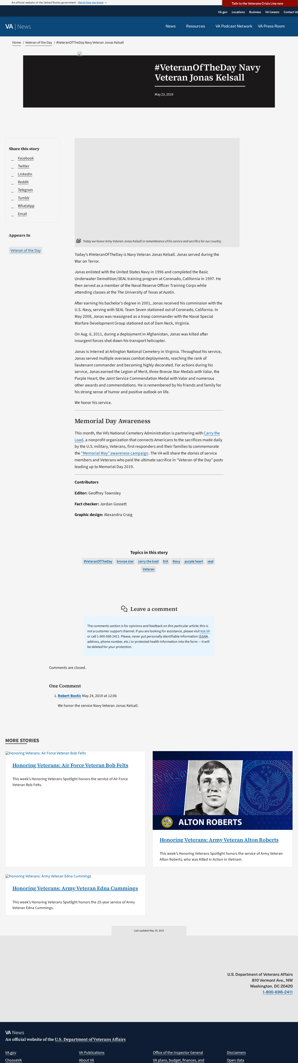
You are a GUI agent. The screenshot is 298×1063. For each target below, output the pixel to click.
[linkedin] (282, 965)
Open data (235, 1060)
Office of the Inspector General (178, 1052)
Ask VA (205, 631)
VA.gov (10, 1052)
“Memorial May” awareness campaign (114, 453)
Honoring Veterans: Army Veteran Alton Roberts (219, 839)
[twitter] (248, 965)
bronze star (125, 561)
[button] (291, 26)
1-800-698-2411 (278, 992)
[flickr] (291, 965)
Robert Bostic (69, 696)
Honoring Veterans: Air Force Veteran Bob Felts (70, 765)
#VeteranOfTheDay (98, 561)
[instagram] (274, 965)
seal (210, 561)
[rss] (257, 965)
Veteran (148, 569)
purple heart (194, 561)
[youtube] (240, 965)
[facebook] (265, 965)
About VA (86, 1060)
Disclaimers (236, 1052)
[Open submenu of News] (178, 26)
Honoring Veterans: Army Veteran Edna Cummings (75, 888)
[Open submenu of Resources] (207, 26)
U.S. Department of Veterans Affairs (90, 1039)
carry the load (148, 561)
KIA (165, 561)
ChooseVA (13, 1060)
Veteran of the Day (25, 250)
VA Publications (91, 1052)
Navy (176, 561)
